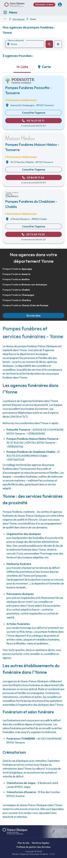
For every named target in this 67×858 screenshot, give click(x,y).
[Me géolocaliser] (58, 44)
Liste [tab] (24, 67)
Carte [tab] (46, 67)
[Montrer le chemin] (5, 19)
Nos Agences (19, 19)
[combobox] (26, 44)
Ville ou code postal (15, 40)
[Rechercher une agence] (49, 44)
